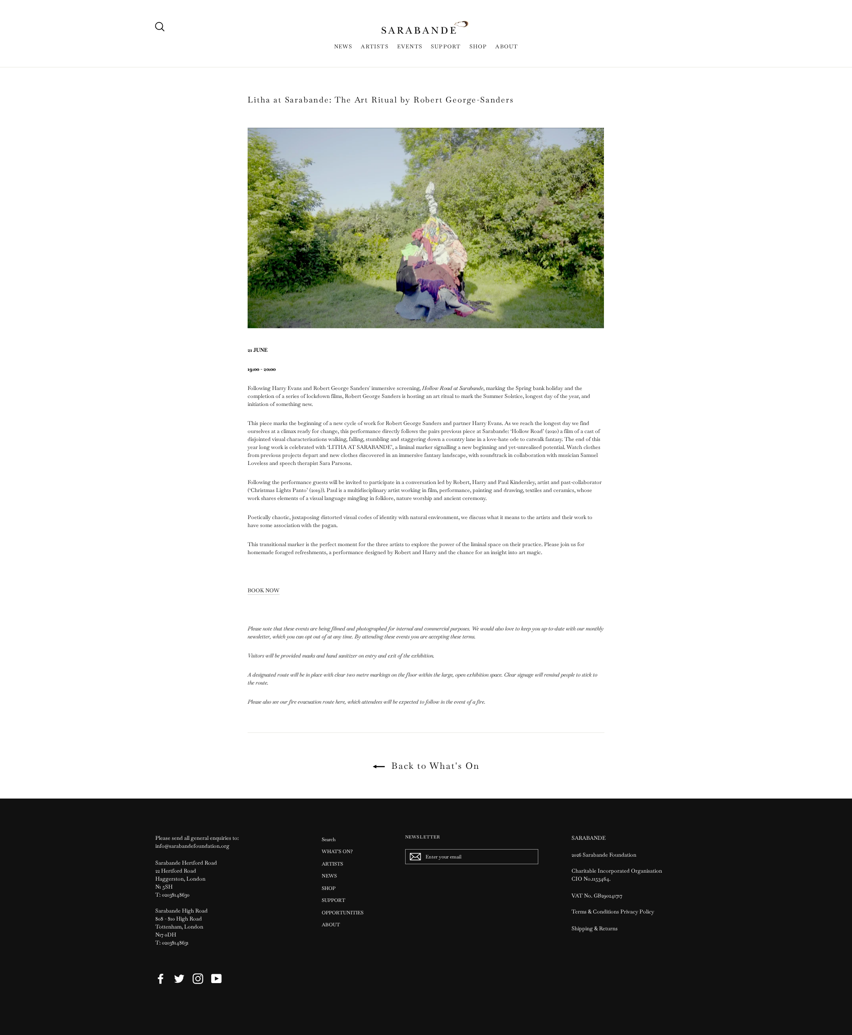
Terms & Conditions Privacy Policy (613, 911)
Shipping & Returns (595, 928)
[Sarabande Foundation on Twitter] (179, 978)
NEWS (343, 46)
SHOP (478, 46)
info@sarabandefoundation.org (192, 846)
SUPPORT (446, 46)
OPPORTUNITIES (342, 912)
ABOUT (506, 46)
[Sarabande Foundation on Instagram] (198, 978)
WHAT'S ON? (337, 851)
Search (328, 839)
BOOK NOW (264, 590)
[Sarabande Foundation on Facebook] (160, 978)
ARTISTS (374, 46)
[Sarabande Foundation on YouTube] (216, 978)
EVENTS (409, 46)
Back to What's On (434, 765)
